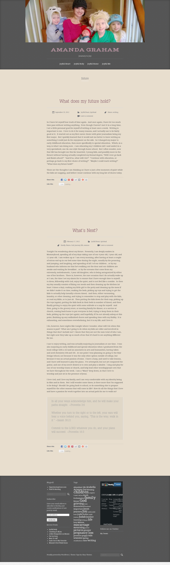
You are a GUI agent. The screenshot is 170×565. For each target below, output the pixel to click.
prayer (87, 530)
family (63, 245)
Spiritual (93, 112)
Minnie (81, 522)
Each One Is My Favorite (57, 541)
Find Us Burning (55, 489)
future (110, 112)
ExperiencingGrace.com (57, 487)
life (82, 245)
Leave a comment (86, 116)
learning (77, 520)
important (78, 509)
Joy (84, 511)
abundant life (80, 487)
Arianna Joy (80, 489)
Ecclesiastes (79, 498)
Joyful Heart (65, 64)
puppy (84, 535)
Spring (85, 538)
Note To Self (53, 538)
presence (78, 535)
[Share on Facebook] (61, 179)
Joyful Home (93, 64)
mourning (79, 527)
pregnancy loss (83, 532)
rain (90, 535)
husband (88, 506)
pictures (78, 530)
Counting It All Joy (55, 532)
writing (115, 112)
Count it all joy (78, 495)
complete (92, 493)
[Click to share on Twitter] (65, 179)
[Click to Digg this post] (79, 179)
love (75, 522)
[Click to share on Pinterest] (72, 179)
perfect (87, 528)
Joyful (89, 512)
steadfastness (78, 541)
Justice (90, 517)
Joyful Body (79, 64)
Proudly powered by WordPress (58, 555)
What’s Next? (85, 230)
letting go (85, 520)
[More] (86, 179)
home (86, 504)
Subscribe (51, 499)
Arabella (91, 487)
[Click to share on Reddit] (75, 179)
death (85, 495)
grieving (79, 503)
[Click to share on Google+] (68, 179)
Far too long (53, 536)
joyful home (82, 514)
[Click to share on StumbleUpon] (82, 179)
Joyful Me (106, 64)
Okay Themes (87, 555)
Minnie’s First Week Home (58, 543)
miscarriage (81, 524)
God (72, 245)
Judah (82, 516)
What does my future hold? (85, 101)
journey (77, 245)
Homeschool (79, 506)
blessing (90, 490)
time (85, 540)
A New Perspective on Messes (59, 534)
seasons (86, 245)
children (81, 492)
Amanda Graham (85, 50)
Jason (86, 508)
